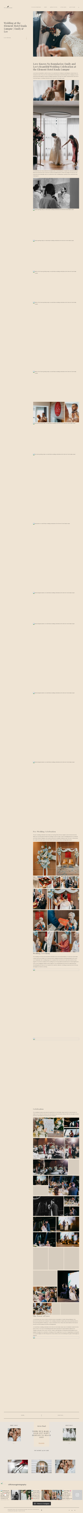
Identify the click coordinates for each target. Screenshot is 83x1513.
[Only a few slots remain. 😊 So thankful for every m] (77, 1495)
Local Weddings (7, 37)
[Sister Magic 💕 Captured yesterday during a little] (67, 1495)
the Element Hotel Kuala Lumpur (57, 78)
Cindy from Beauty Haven (44, 1114)
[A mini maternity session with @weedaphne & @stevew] (26, 1495)
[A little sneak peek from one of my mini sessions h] (47, 1495)
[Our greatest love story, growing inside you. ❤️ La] (16, 1495)
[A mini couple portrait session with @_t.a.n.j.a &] (36, 1495)
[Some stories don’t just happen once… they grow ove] (57, 1495)
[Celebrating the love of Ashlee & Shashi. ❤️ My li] (6, 1495)
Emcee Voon (37, 1115)
